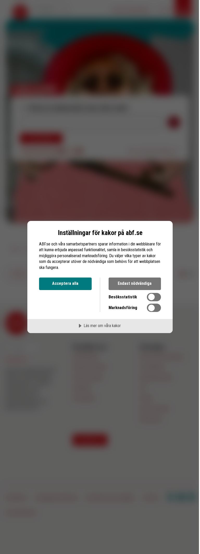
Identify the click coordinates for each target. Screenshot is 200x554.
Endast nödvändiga (135, 283)
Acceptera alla (65, 283)
